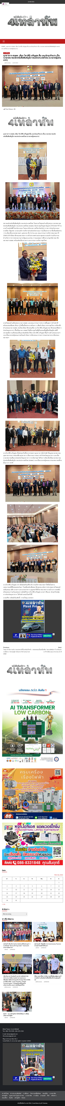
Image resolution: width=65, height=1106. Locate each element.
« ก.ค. (3, 904)
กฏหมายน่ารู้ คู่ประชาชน (16, 1095)
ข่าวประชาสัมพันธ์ (15, 1093)
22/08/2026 (12, 949)
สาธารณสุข (37, 971)
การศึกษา (26, 1093)
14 (51, 889)
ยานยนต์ (42, 1095)
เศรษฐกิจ (4, 1095)
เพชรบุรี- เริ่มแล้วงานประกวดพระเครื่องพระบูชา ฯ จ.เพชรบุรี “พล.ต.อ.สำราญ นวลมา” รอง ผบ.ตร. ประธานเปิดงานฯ (16, 945)
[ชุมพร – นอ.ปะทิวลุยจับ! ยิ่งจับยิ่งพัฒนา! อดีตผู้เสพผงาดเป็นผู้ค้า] (17, 1002)
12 (32, 889)
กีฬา (48, 1095)
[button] (3, 41)
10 (16, 889)
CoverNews (35, 1103)
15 (59, 889)
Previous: (17, 651)
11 (24, 889)
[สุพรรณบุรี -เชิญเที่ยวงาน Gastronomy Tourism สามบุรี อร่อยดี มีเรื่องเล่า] (48, 932)
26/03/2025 (15, 62)
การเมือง (36, 1095)
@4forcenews (8, 62)
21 (51, 893)
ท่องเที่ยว (45, 1093)
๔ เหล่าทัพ (53, 1093)
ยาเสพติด (6, 1009)
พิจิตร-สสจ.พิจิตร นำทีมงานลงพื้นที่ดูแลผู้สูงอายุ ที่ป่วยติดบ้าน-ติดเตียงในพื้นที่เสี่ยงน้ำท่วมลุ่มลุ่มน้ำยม (47, 977)
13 (41, 889)
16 (7, 893)
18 (24, 893)
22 (59, 893)
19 (32, 893)
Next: (47, 649)
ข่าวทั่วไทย (6, 53)
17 (16, 893)
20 (41, 893)
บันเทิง (11, 1097)
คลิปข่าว (53, 1095)
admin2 (6, 949)
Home (23, 1097)
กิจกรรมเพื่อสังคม (35, 1093)
